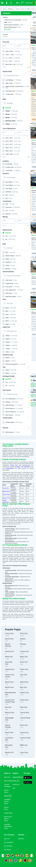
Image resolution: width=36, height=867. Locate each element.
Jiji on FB (7, 838)
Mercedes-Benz (10, 468)
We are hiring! (8, 781)
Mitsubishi (27, 466)
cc (11, 335)
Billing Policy (8, 796)
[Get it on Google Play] (28, 782)
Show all (8, 107)
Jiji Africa (21, 838)
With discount (12, 432)
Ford (19, 468)
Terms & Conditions (7, 785)
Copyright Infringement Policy (8, 826)
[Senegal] (26, 855)
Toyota (12, 465)
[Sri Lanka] (10, 860)
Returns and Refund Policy (8, 819)
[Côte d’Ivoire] (31, 855)
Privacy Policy (6, 791)
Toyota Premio (6, 494)
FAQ (13, 788)
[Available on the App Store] (28, 777)
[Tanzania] (12, 855)
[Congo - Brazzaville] (20, 860)
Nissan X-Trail (6, 498)
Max (19, 45)
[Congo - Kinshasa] (15, 860)
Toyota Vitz (6, 488)
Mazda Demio (6, 491)
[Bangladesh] (6, 860)
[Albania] (25, 860)
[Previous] (28, 365)
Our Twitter (7, 849)
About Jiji (7, 777)
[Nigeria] (2, 855)
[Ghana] (17, 855)
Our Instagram (8, 842)
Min (5, 45)
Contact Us (15, 784)
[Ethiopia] (22, 855)
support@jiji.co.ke (18, 777)
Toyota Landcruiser (6, 501)
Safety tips (15, 781)
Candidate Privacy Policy (7, 801)
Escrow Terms (6, 808)
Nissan (18, 466)
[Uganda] (7, 855)
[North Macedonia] (30, 860)
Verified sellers (13, 422)
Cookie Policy (8, 813)
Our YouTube (8, 846)
